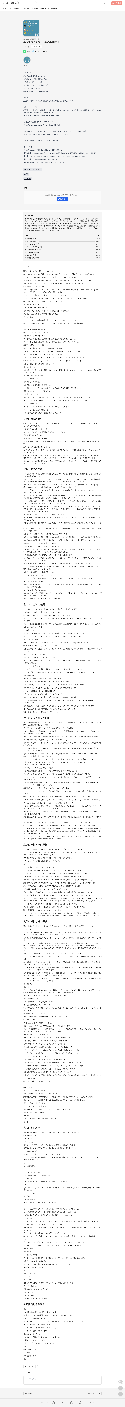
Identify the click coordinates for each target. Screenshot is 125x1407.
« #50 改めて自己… (31, 1393)
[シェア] (28, 46)
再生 (28, 51)
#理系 (26, 174)
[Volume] (46, 1403)
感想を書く (63, 199)
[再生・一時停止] (62, 1402)
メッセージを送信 (41, 51)
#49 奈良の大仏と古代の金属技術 (41, 42)
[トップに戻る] (120, 1388)
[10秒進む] (71, 1402)
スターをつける (29, 1366)
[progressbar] (62, 1398)
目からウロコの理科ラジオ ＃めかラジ (17, 9)
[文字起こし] (38, 39)
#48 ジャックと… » (94, 1393)
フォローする (36, 46)
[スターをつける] (24, 46)
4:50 (25, 101)
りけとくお (27, 65)
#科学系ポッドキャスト (32, 169)
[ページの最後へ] (120, 1394)
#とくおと (27, 179)
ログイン (106, 3)
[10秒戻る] (53, 1402)
